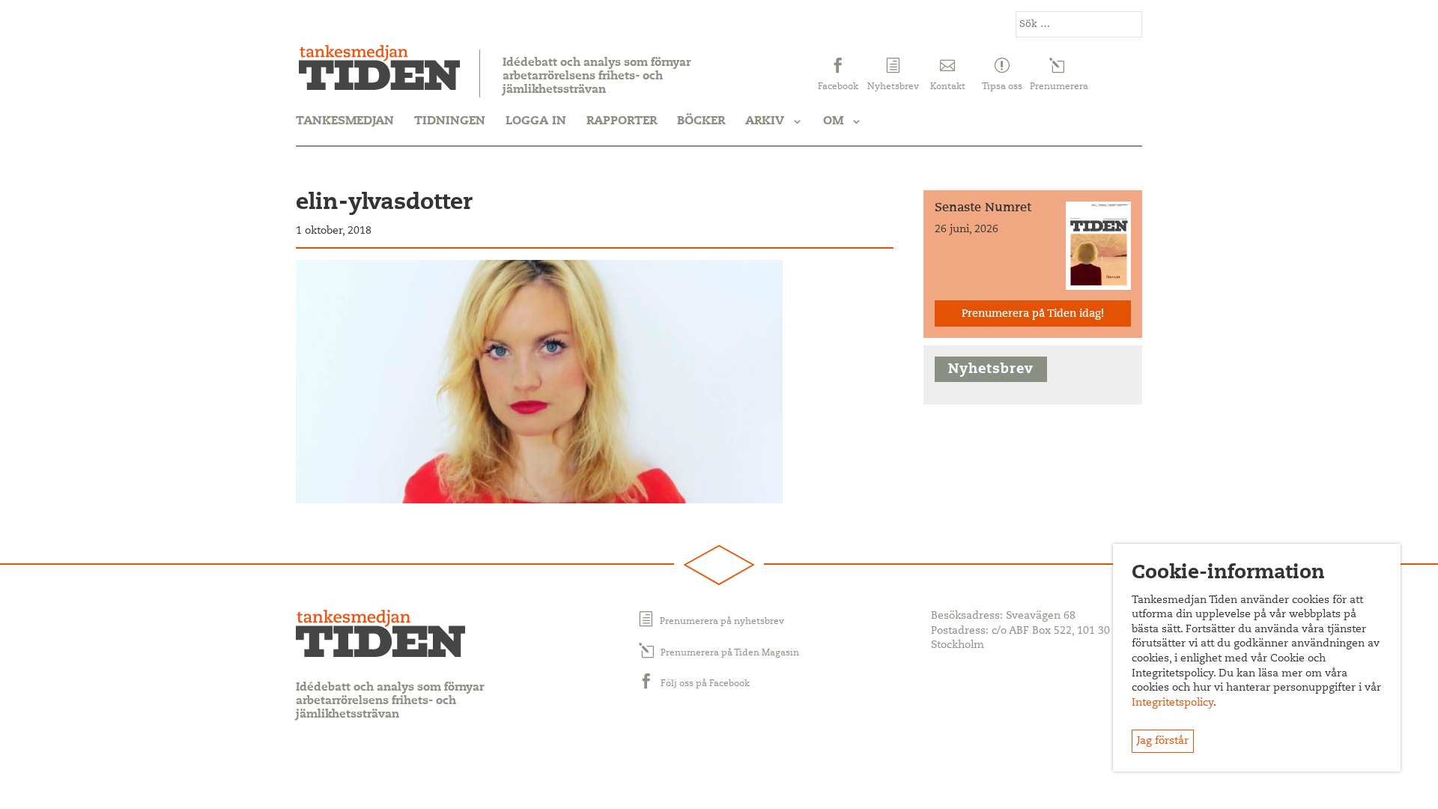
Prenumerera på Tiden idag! (1033, 314)
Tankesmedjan (345, 121)
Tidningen (449, 121)
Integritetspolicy (1172, 703)
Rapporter (621, 121)
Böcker (701, 121)
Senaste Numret (983, 208)
